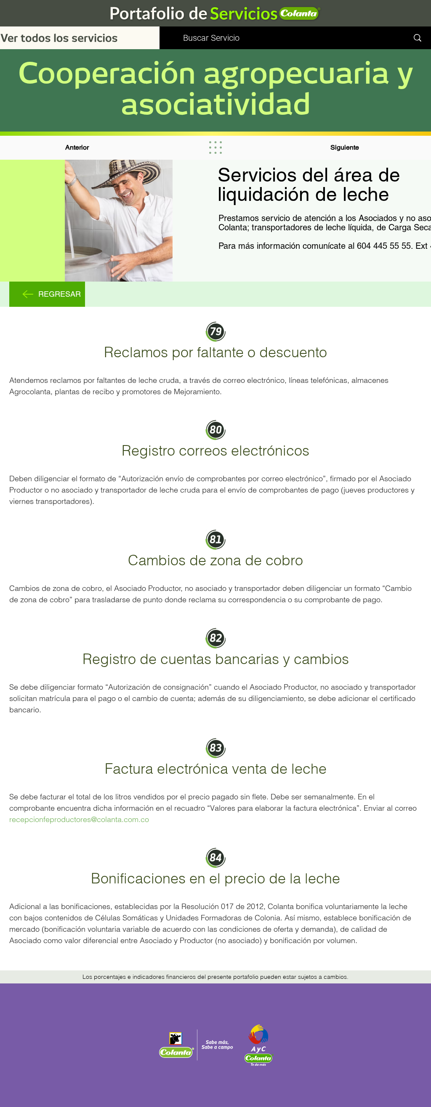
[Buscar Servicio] (417, 37)
